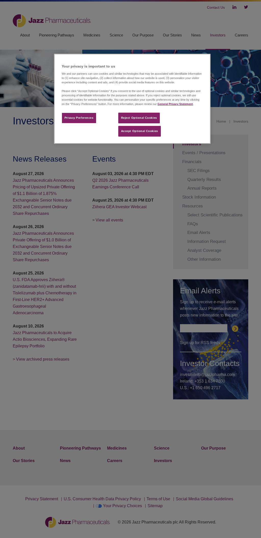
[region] (132, 99)
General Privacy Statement (175, 104)
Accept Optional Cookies (139, 131)
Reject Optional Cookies (139, 117)
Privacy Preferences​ (79, 117)
